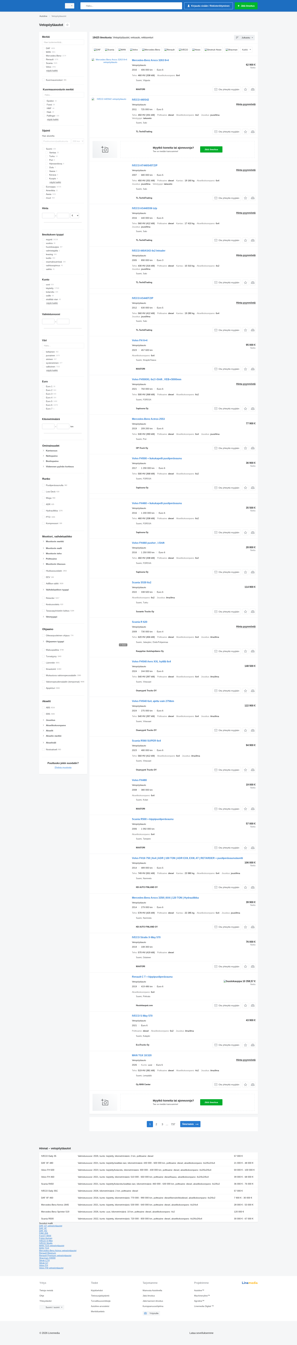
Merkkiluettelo (98, 1311)
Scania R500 (47, 1218)
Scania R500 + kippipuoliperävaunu (153, 819)
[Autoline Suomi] (50, 6)
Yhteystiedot (45, 1301)
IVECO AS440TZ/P (142, 298)
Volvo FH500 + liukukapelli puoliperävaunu (157, 458)
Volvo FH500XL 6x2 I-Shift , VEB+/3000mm (156, 379)
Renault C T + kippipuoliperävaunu (152, 976)
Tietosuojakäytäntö (100, 1295)
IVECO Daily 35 (48, 1156)
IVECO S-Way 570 (142, 1015)
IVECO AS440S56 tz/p (144, 208)
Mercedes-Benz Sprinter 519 (55, 1211)
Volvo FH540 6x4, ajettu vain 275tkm (153, 701)
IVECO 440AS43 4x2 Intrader (148, 250)
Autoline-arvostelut (100, 1306)
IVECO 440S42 (140, 99)
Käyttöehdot (97, 1290)
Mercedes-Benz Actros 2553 (148, 419)
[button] (245, 89)
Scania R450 (47, 1184)
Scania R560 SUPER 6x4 (146, 740)
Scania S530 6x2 (141, 582)
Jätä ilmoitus (211, 149)
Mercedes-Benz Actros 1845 (55, 1204)
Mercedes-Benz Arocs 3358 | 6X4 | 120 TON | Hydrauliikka (165, 897)
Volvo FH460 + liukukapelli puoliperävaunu (157, 503)
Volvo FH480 (139, 780)
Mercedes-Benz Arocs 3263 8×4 (150, 60)
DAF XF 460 (47, 1198)
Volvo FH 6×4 (139, 340)
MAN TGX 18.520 (142, 1055)
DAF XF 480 (47, 1163)
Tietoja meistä (46, 1290)
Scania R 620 (139, 622)
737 (173, 1124)
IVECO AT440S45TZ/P (144, 165)
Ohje (41, 1295)
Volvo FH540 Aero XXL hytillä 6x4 (151, 661)
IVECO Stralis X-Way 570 (146, 937)
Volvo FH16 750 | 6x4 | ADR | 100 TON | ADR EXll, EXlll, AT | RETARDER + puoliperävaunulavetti (187, 858)
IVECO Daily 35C (49, 1191)
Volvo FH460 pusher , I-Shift (148, 543)
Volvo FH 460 (47, 1177)
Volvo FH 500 (47, 1170)
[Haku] (83, 6)
